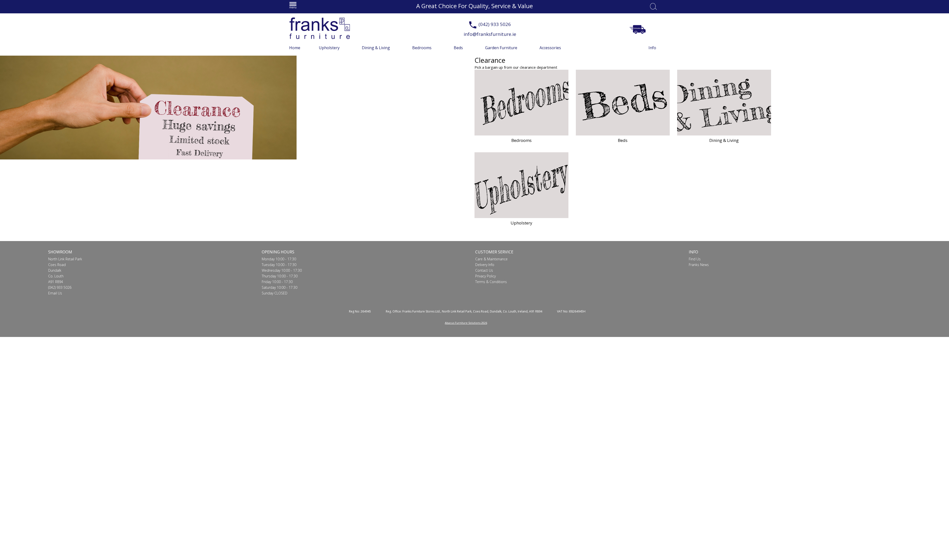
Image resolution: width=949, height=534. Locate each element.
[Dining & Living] (724, 102)
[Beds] (623, 102)
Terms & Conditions (491, 281)
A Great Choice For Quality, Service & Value (474, 6)
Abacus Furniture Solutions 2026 (466, 323)
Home (294, 47)
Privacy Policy (485, 276)
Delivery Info (484, 264)
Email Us (55, 293)
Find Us (695, 259)
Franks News (699, 264)
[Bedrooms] (521, 102)
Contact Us (484, 270)
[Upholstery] (521, 185)
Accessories (550, 47)
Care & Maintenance (491, 259)
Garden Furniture (501, 47)
